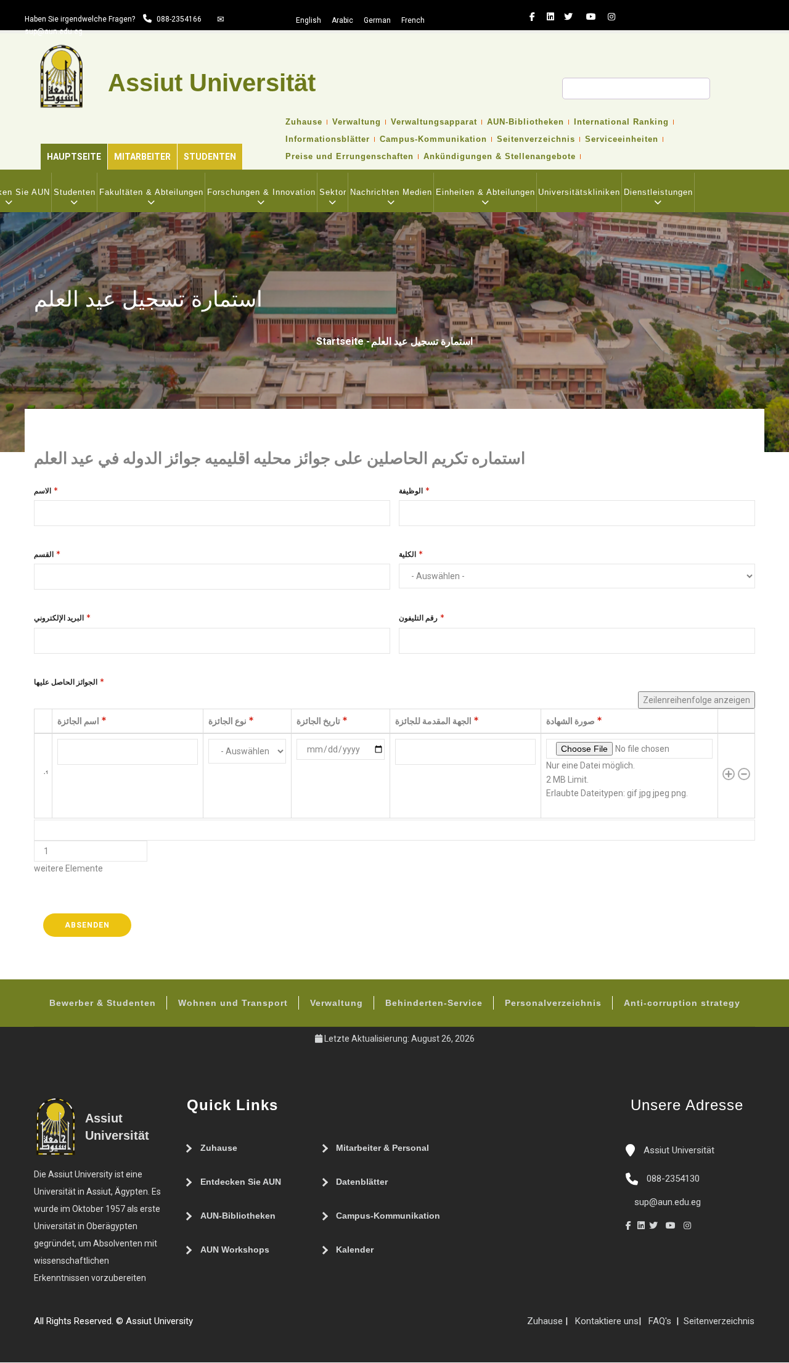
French (413, 20)
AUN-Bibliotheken (525, 122)
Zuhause (303, 122)
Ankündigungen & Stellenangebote (499, 156)
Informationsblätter (327, 139)
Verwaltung (356, 122)
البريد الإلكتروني (59, 618)
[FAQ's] (211, 1326)
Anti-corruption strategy (682, 1003)
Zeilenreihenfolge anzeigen (696, 700)
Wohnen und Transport (233, 1003)
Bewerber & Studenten (102, 1003)
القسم (44, 554)
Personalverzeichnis (553, 1003)
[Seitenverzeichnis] (199, 1326)
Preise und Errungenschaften (349, 156)
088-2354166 (179, 19)
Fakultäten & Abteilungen (151, 192)
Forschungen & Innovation (261, 192)
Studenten (210, 157)
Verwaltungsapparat (434, 122)
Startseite (340, 341)
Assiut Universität (677, 1150)
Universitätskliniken (579, 192)
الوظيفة (411, 491)
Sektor (332, 192)
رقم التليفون (418, 618)
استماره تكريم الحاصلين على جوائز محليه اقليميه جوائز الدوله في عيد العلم (279, 458)
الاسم (42, 491)
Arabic (342, 20)
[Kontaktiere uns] (224, 1326)
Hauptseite (74, 157)
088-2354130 (673, 1178)
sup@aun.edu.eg (54, 31)
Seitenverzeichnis (536, 139)
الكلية (407, 554)
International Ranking (621, 122)
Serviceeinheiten (621, 139)
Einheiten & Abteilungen (485, 192)
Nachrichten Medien (391, 192)
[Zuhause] (236, 1326)
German (377, 20)
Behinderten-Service (434, 1003)
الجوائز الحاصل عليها (65, 682)
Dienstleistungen (658, 192)
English (308, 20)
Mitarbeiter (142, 157)
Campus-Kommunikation (433, 139)
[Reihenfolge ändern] (43, 775)
